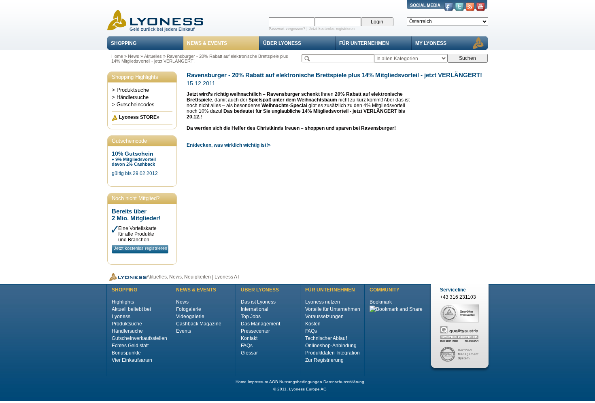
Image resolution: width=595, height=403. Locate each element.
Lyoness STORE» (139, 117)
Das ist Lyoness (258, 302)
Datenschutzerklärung (343, 382)
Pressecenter (255, 331)
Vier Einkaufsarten (132, 360)
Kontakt (249, 338)
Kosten (313, 324)
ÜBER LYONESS (282, 43)
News (133, 56)
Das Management (260, 324)
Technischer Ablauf (326, 338)
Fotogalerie (188, 309)
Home (117, 56)
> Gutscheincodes (133, 104)
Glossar (249, 353)
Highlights (123, 302)
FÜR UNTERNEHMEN (364, 43)
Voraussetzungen (324, 316)
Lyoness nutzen (322, 302)
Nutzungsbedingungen (300, 382)
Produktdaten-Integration (332, 353)
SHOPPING (123, 43)
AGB (273, 382)
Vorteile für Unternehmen (332, 309)
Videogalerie (190, 316)
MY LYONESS (430, 43)
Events (183, 331)
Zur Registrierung (324, 360)
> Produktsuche (130, 90)
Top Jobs (251, 316)
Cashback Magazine (198, 324)
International (254, 309)
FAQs (247, 345)
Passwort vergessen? (287, 29)
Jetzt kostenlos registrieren (332, 29)
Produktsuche (127, 324)
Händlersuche (127, 331)
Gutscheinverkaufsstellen (139, 338)
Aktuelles (153, 56)
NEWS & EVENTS (207, 43)
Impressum (258, 382)
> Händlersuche (130, 97)
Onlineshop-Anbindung (331, 345)
